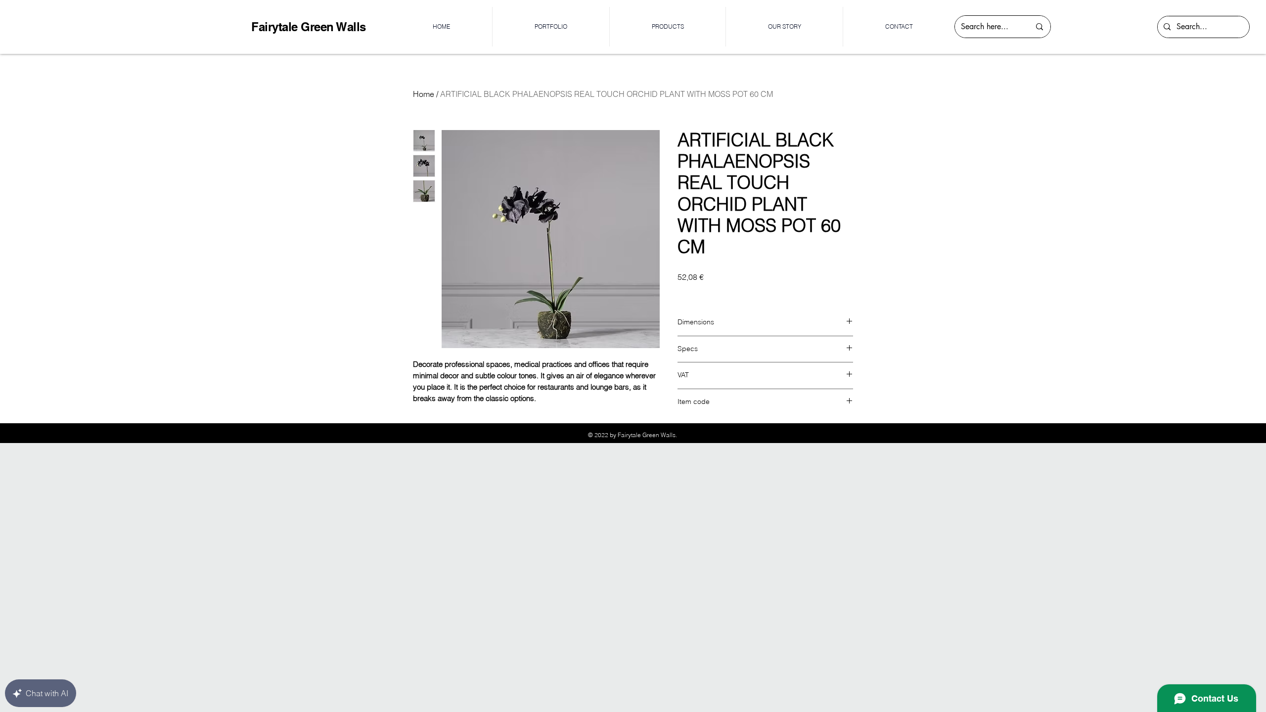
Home (423, 94)
